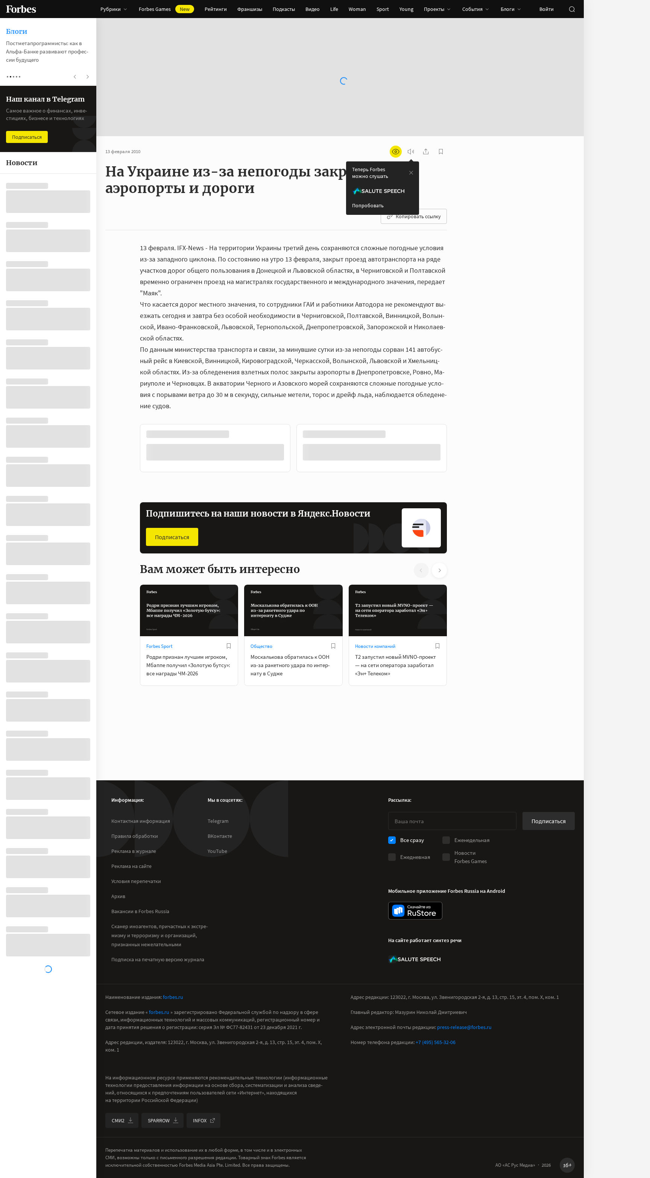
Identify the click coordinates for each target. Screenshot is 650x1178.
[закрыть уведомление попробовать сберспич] (411, 173)
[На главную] (21, 9)
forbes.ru (173, 997)
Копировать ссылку (418, 216)
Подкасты (284, 9)
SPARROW (159, 1120)
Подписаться (172, 536)
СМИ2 (118, 1120)
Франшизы (249, 9)
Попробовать (368, 205)
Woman (357, 9)
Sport (383, 9)
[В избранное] (240, 434)
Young (406, 9)
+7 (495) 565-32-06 (436, 1042)
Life (334, 9)
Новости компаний (375, 645)
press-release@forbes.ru (464, 1027)
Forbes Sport (159, 645)
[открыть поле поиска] (572, 9)
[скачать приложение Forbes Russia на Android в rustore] (415, 910)
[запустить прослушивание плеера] (411, 152)
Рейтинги (216, 9)
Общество (261, 645)
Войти (546, 9)
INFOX (200, 1120)
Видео (312, 9)
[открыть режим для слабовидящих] (396, 152)
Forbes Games (164, 9)
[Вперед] (459, 449)
